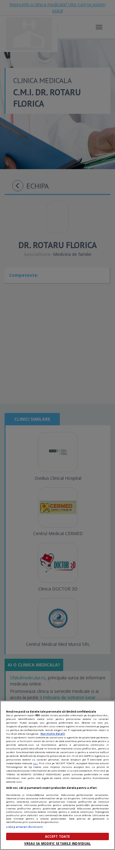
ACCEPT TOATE (57, 836)
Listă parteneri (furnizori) (24, 826)
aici (35, 763)
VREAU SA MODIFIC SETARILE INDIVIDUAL (57, 843)
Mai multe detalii (52, 733)
